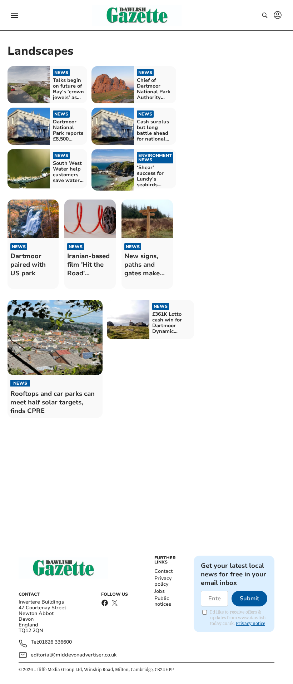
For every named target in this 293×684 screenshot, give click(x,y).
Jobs (159, 591)
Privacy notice (250, 623)
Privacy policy (163, 581)
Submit (249, 598)
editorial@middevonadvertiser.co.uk (73, 654)
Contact (163, 571)
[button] (14, 15)
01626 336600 (55, 642)
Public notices (162, 601)
